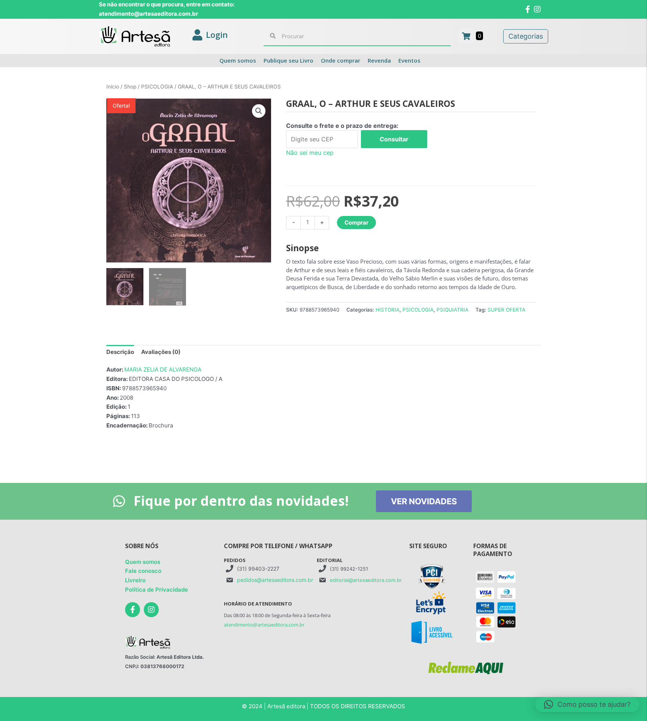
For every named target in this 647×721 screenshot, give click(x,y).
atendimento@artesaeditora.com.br (264, 624)
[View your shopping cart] (467, 35)
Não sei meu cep (310, 152)
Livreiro (135, 580)
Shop (130, 87)
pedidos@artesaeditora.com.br (275, 580)
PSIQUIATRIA (452, 310)
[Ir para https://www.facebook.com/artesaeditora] (132, 609)
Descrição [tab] (120, 351)
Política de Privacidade (156, 589)
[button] (258, 111)
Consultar (394, 139)
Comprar (356, 222)
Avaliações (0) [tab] (160, 351)
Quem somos (142, 561)
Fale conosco (143, 570)
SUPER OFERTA (506, 310)
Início (112, 87)
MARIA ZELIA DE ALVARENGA (162, 369)
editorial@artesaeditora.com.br (366, 580)
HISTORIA (388, 310)
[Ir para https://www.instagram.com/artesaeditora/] (151, 609)
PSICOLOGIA (157, 87)
